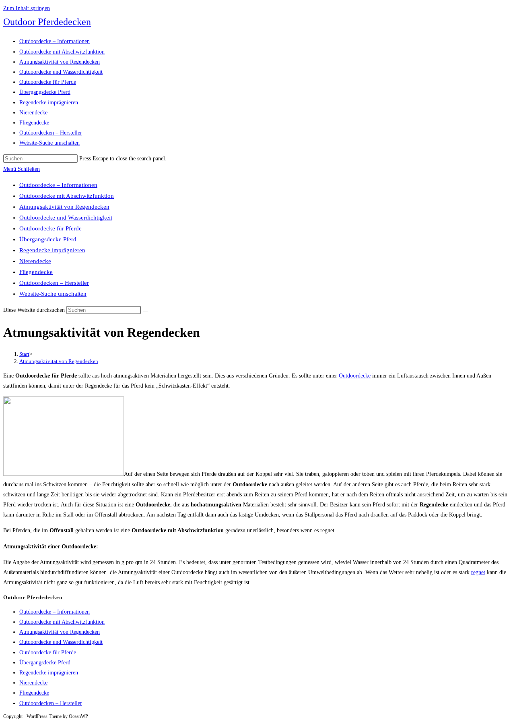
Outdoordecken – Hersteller (54, 283)
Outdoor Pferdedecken (47, 22)
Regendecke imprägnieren (52, 250)
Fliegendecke (36, 272)
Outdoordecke (355, 376)
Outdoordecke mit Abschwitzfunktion (66, 196)
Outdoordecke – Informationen (58, 185)
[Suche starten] (145, 312)
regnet (478, 572)
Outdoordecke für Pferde (50, 228)
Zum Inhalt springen (26, 8)
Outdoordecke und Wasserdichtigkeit (65, 217)
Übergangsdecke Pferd (47, 239)
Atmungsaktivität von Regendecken (64, 206)
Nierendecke (35, 261)
